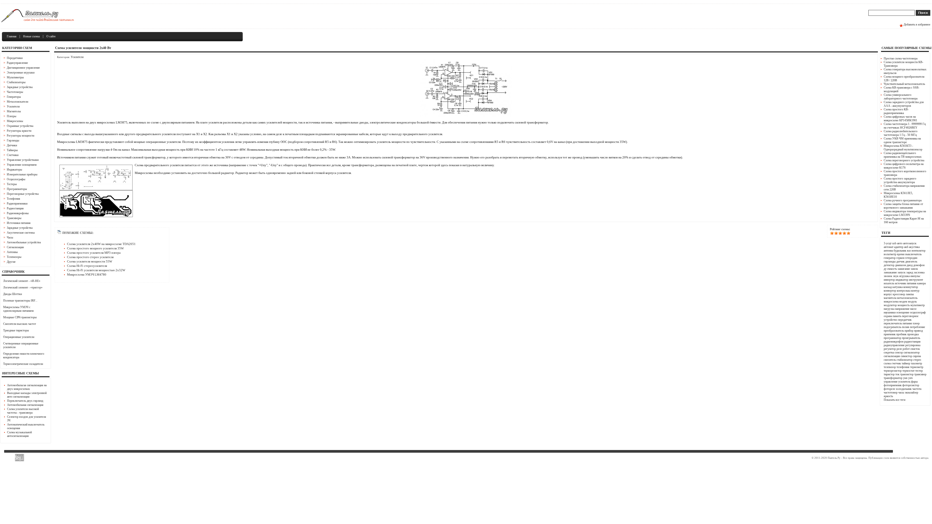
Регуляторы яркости (19, 130)
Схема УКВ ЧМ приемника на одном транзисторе (902, 140)
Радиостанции (15, 208)
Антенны (12, 252)
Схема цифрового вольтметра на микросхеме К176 (904, 165)
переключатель (893, 323)
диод (910, 265)
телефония (903, 367)
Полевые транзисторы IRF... (20, 300)
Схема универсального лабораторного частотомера (900, 96)
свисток (915, 349)
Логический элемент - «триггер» (22, 287)
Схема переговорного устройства (904, 160)
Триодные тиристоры (16, 330)
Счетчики (12, 155)
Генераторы (14, 96)
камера (921, 283)
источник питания (905, 283)
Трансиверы (14, 218)
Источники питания (19, 223)
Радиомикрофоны (18, 213)
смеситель (890, 359)
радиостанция (912, 341)
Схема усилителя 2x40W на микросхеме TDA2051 (101, 244)
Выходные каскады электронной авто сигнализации (27, 394)
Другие (11, 261)
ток (897, 374)
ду (885, 268)
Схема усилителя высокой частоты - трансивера (23, 410)
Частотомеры (15, 92)
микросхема (891, 301)
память (897, 316)
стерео (917, 359)
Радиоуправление (17, 63)
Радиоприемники (17, 203)
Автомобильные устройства (24, 242)
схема (887, 363)
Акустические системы (21, 232)
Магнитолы (14, 111)
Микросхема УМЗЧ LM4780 (86, 274)
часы (901, 392)
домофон (918, 265)
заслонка (919, 272)
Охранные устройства (20, 126)
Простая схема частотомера (900, 58)
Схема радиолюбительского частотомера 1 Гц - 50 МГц (900, 133)
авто (899, 243)
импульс (915, 276)
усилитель (904, 381)
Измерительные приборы (22, 174)
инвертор (889, 279)
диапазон (900, 265)
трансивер (920, 374)
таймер (906, 363)
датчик (900, 261)
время (901, 254)
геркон (900, 258)
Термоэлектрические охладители (23, 364)
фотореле (889, 389)
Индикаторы (14, 169)
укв (905, 378)
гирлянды (890, 261)
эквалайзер (911, 392)
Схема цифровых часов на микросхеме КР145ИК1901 (900, 118)
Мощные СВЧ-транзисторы (20, 317)
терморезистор (893, 370)
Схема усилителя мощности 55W (89, 261)
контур (915, 290)
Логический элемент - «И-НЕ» (21, 281)
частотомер (891, 392)
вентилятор (918, 250)
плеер (916, 323)
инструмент (916, 279)
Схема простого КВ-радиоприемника (896, 111)
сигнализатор (912, 352)
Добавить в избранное (917, 24)
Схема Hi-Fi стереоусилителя (87, 266)
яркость (888, 396)
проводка (913, 334)
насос (913, 309)
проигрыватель (911, 338)
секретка (889, 352)
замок (914, 268)
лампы (910, 294)
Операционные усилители (18, 337)
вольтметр (890, 254)
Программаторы (17, 189)
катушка (897, 287)
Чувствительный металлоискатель (904, 84)
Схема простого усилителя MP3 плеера (94, 252)
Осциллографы (16, 179)
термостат (908, 370)
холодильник (904, 389)
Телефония (13, 198)
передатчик (905, 319)
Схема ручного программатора (903, 200)
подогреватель (892, 327)
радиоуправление (894, 345)
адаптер (898, 247)
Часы (10, 237)
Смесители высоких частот (19, 324)
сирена (917, 356)
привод (918, 330)
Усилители (13, 106)
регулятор (890, 349)
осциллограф (918, 312)
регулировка (912, 345)
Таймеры (12, 150)
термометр (916, 367)
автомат (888, 247)
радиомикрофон (893, 341)
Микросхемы (15, 121)
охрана (888, 316)
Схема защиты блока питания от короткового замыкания (903, 205)
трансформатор (893, 378)
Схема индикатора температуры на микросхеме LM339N (905, 213)
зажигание (904, 268)
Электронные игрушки (20, 72)
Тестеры (12, 184)
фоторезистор (910, 385)
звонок (888, 276)
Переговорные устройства (23, 194)
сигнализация (892, 356)
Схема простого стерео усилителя (90, 257)
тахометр (916, 363)
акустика (914, 247)
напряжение (902, 309)
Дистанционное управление (23, 67)
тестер (919, 370)
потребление (917, 327)
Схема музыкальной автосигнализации (19, 434)
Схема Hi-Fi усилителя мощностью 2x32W (96, 270)
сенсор (899, 352)
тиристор (889, 374)
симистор (906, 356)
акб (906, 247)
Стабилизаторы (16, 82)
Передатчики (15, 58)
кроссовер (899, 294)
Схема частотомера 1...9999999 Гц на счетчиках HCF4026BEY (905, 125)
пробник (901, 334)
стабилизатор (905, 359)
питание (907, 323)
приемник (890, 334)
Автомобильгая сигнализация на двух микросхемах (27, 387)
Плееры (11, 116)
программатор (892, 338)
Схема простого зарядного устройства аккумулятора (900, 180)
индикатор (902, 279)
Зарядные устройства (20, 87)
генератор (890, 258)
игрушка (904, 276)
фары (914, 381)
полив (905, 327)
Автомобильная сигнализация (25, 405)
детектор (889, 265)
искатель (889, 283)
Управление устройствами (23, 160)
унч (910, 378)
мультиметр (917, 305)
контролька (903, 290)
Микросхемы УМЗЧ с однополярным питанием (18, 308)
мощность (904, 305)
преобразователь (894, 330)
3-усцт (887, 243)
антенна (888, 250)
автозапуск (909, 243)
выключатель (913, 254)
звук (896, 276)
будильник (900, 250)
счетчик (896, 363)
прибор (909, 330)
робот (906, 349)
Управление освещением (22, 164)
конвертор (890, 290)
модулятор (890, 305)
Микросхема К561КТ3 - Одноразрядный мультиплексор (903, 147)
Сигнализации (15, 247)
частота (916, 389)
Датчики (12, 145)
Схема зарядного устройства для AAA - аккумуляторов (904, 103)
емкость (892, 268)
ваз (909, 250)
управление (891, 381)
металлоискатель (907, 298)
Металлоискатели (17, 101)
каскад (888, 287)
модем (903, 301)
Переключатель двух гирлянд (25, 400)
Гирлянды (13, 140)
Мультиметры (15, 77)
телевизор (890, 367)
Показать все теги (894, 399)
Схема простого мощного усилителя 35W (95, 248)
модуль (912, 301)
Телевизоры (14, 257)
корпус (888, 294)
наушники (890, 312)
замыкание (890, 272)
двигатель (911, 261)
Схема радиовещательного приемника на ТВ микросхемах (903, 154)
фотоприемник (893, 385)
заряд (909, 272)
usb (894, 243)
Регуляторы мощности (20, 135)
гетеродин (911, 258)
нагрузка (889, 309)
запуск (902, 272)
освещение (902, 312)
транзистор (907, 374)
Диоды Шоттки (12, 294)
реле (899, 349)
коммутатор (910, 287)
